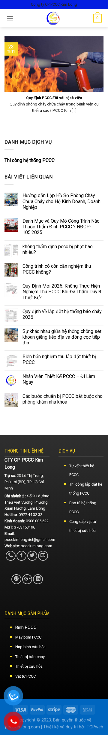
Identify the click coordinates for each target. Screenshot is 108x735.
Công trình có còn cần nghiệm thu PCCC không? (56, 269)
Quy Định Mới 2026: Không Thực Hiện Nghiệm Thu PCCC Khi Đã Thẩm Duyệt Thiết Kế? (61, 291)
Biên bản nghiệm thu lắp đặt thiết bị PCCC (59, 359)
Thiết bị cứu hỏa (29, 666)
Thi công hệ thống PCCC (29, 160)
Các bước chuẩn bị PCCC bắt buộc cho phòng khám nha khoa (62, 399)
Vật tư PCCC (25, 676)
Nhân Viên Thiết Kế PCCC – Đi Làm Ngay (58, 379)
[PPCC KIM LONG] (53, 18)
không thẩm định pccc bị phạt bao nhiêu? (57, 249)
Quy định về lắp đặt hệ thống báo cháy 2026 (62, 314)
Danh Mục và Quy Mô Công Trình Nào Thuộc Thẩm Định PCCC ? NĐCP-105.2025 (61, 226)
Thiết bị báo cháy (30, 656)
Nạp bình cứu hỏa (30, 647)
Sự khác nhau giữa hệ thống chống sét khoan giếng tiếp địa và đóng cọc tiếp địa (61, 337)
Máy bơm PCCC (28, 637)
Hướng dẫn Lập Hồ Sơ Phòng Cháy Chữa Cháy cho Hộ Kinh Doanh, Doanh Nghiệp (61, 201)
